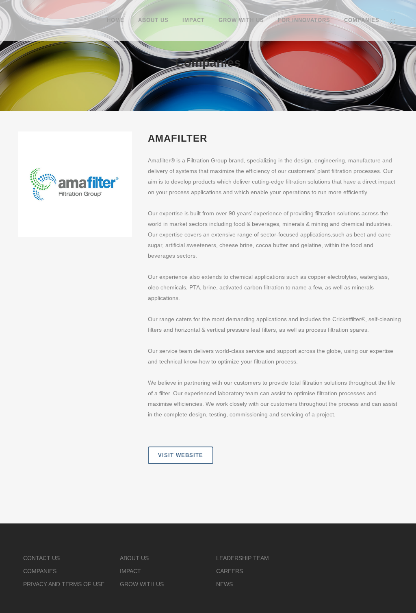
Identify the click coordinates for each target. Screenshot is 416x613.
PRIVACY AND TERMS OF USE (63, 584)
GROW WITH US (142, 584)
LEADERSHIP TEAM (242, 558)
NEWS (224, 584)
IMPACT (130, 571)
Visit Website (180, 455)
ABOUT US (134, 558)
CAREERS (229, 571)
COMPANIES (39, 571)
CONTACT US (41, 558)
